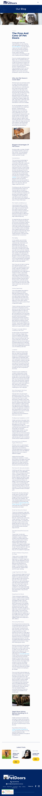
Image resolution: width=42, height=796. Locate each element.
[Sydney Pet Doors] (10, 2)
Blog (20, 786)
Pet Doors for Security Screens (20, 468)
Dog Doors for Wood (18, 594)
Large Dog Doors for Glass (19, 572)
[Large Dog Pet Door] (26, 754)
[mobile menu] (38, 2)
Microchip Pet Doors (18, 621)
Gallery (23, 786)
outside (14, 177)
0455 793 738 (15, 781)
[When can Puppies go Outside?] (6, 754)
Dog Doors (9, 786)
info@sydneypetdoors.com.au (15, 783)
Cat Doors (15, 786)
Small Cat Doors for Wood (19, 510)
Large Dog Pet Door (36, 754)
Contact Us (14, 787)
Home (4, 786)
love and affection (16, 46)
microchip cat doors (24, 653)
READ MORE (15, 762)
